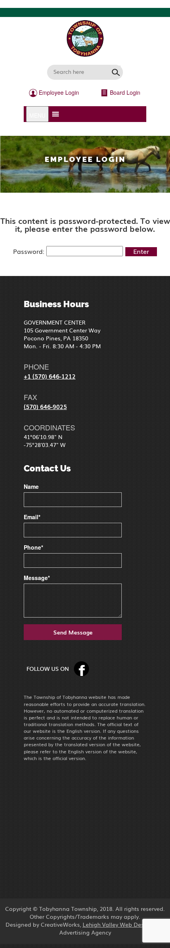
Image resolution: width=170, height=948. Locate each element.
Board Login (124, 92)
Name (31, 486)
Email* (32, 517)
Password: (29, 251)
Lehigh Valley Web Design (118, 924)
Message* (37, 578)
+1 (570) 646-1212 (50, 376)
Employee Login (58, 92)
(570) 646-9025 (45, 406)
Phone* (33, 547)
